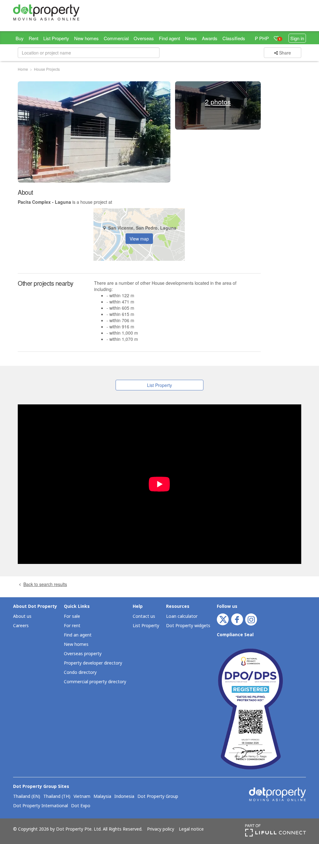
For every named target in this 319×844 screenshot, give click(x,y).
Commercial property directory (95, 682)
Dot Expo (80, 806)
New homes (86, 38)
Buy (20, 38)
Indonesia (124, 797)
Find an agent (78, 635)
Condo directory (80, 672)
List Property (56, 38)
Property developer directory (93, 663)
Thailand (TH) (56, 797)
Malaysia (102, 797)
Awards (209, 38)
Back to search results (45, 584)
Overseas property (83, 654)
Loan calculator (182, 616)
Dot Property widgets (188, 625)
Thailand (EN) (26, 797)
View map (139, 239)
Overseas (144, 38)
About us (22, 616)
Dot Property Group (157, 797)
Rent (33, 38)
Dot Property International (40, 806)
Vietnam (82, 797)
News (191, 38)
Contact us (144, 616)
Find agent (169, 38)
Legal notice (191, 829)
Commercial (116, 38)
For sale (72, 616)
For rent (72, 625)
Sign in (297, 38)
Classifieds (233, 38)
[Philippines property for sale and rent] (46, 12)
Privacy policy (160, 829)
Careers (21, 625)
